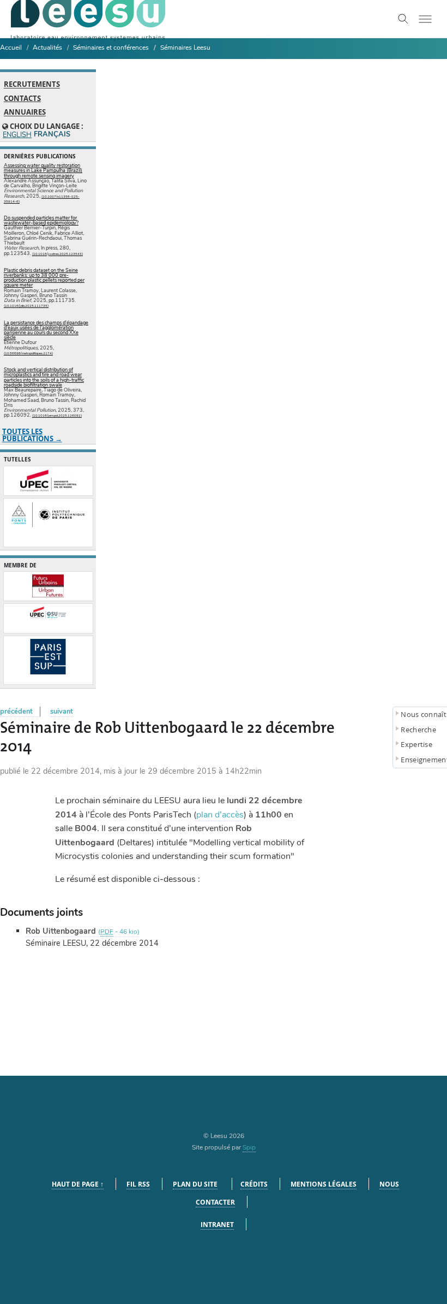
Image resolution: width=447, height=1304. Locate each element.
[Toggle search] (403, 19)
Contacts (22, 98)
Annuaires (25, 112)
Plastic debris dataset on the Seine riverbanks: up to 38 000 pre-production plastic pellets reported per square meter (44, 278)
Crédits (254, 1184)
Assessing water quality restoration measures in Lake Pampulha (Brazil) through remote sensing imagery (43, 170)
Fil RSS (138, 1184)
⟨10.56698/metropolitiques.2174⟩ (28, 353)
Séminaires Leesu (185, 47)
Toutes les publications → (32, 434)
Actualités (47, 47)
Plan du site (195, 1184)
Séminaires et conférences (111, 47)
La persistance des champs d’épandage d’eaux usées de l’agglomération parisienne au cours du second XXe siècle (46, 330)
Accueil (11, 47)
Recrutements (32, 85)
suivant (61, 711)
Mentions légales (324, 1184)
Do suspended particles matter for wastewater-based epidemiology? (41, 220)
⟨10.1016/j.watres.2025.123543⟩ (57, 254)
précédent (16, 711)
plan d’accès (220, 815)
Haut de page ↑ (78, 1184)
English (17, 135)
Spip (249, 1147)
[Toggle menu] (425, 19)
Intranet (217, 1224)
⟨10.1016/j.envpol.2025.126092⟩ (57, 415)
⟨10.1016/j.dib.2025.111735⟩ (26, 306)
